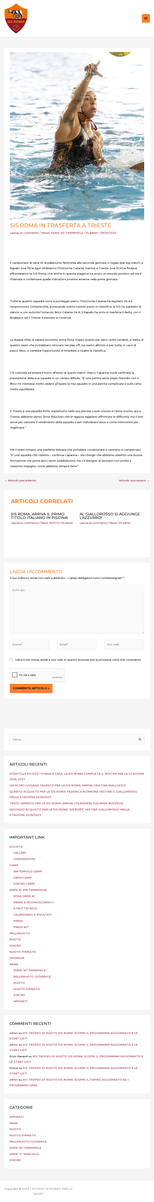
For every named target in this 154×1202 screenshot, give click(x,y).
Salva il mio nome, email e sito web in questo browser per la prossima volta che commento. (78, 659)
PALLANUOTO (19, 933)
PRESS (18, 920)
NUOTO (54, 522)
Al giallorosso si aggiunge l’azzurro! (110, 516)
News (46, 232)
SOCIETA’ (16, 846)
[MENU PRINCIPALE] (146, 18)
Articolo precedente (20, 480)
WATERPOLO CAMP (27, 871)
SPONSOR (16, 958)
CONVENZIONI (24, 858)
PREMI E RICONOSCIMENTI (33, 902)
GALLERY (19, 852)
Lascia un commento (24, 232)
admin (13, 1033)
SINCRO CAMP (24, 883)
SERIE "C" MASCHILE (24, 1154)
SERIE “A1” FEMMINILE (29, 970)
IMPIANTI (20, 1001)
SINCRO (15, 945)
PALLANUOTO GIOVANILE (32, 976)
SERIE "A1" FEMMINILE (67, 232)
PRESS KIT (21, 927)
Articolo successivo (134, 480)
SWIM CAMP (22, 877)
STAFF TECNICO (25, 908)
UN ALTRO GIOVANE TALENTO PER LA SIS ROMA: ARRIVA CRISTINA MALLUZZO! (67, 785)
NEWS (13, 964)
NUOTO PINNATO (22, 951)
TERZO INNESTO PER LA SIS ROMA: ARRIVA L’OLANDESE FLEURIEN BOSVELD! (66, 803)
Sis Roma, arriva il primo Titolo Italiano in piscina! (39, 516)
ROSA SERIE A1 (24, 896)
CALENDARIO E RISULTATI (32, 914)
